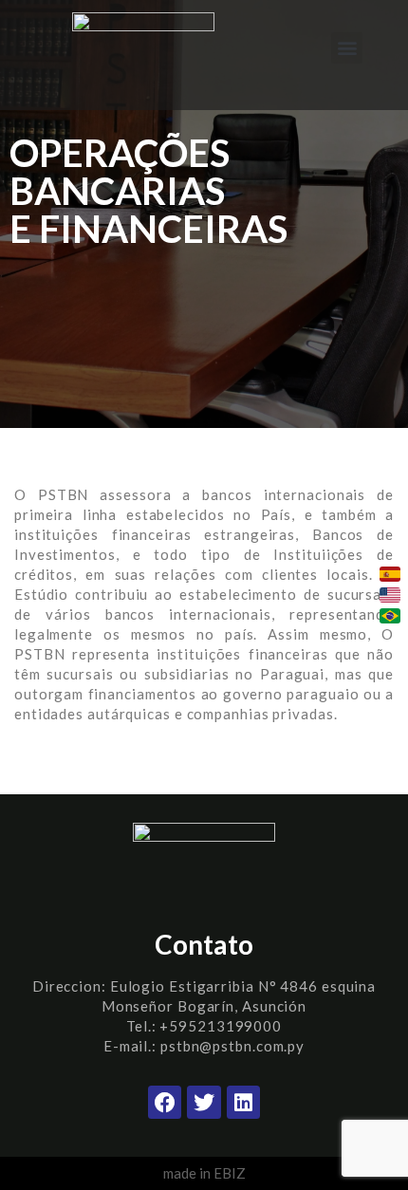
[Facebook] (164, 1102)
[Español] (390, 574)
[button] (346, 48)
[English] (390, 595)
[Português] (390, 615)
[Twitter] (203, 1102)
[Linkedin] (243, 1102)
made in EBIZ (204, 1172)
